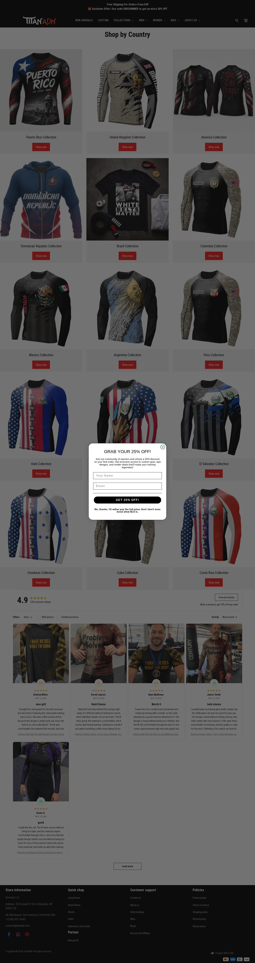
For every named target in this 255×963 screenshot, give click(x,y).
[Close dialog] (163, 447)
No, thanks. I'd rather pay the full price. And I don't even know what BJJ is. (127, 510)
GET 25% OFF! (127, 499)
